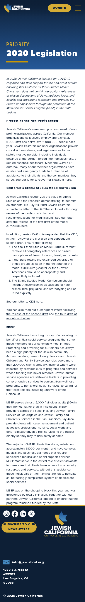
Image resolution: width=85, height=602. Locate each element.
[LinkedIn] (23, 513)
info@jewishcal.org (28, 562)
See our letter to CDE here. (24, 301)
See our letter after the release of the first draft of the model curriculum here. (40, 222)
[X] (31, 513)
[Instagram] (6, 513)
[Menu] (78, 8)
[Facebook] (15, 513)
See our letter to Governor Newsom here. (43, 179)
